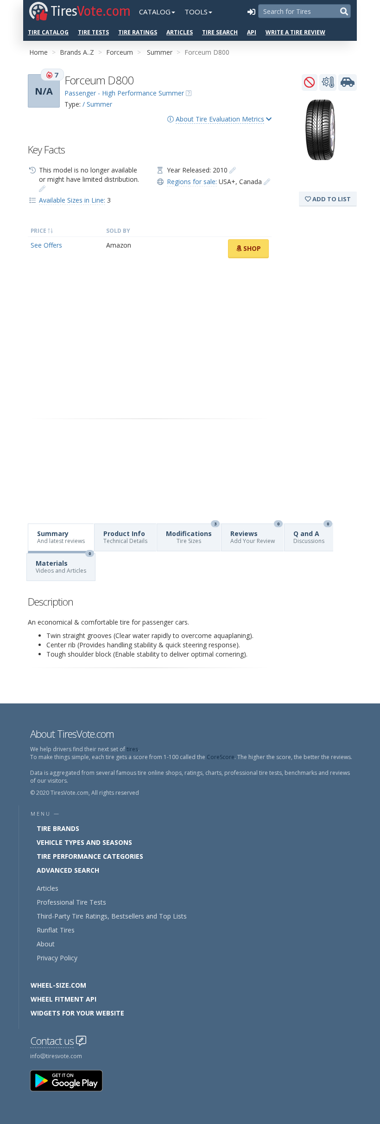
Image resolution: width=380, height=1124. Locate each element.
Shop (251, 248)
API (251, 32)
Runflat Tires (56, 930)
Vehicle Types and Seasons (84, 842)
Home (38, 52)
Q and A (311, 534)
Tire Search (220, 32)
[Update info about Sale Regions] (267, 181)
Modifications (191, 534)
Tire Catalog (48, 32)
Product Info (125, 537)
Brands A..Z (77, 52)
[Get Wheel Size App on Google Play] (72, 1080)
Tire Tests (93, 32)
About (46, 943)
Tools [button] (196, 11)
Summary (61, 537)
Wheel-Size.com (58, 985)
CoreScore (220, 757)
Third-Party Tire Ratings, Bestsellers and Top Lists (112, 916)
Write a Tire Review (295, 32)
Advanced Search (68, 870)
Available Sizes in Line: (72, 200)
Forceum (119, 52)
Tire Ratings (137, 32)
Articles (179, 32)
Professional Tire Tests (71, 902)
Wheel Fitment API (63, 999)
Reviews (254, 534)
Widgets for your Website (77, 1013)
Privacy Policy (57, 957)
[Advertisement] (150, 338)
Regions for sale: (192, 181)
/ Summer (97, 104)
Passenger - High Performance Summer (124, 93)
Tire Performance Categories (90, 856)
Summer (159, 52)
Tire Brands (58, 828)
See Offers (46, 245)
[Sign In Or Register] (251, 11)
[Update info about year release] (232, 170)
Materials (63, 564)
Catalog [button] (155, 11)
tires (132, 749)
